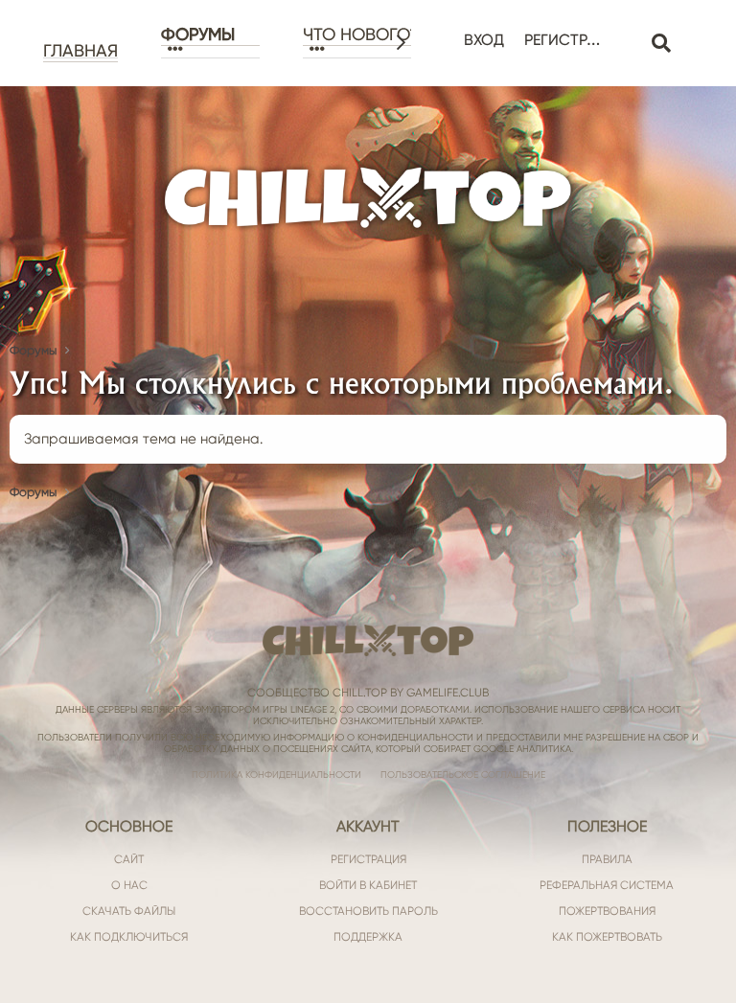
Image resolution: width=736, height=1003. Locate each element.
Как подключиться (129, 937)
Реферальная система (607, 885)
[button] (210, 49)
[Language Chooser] (628, 29)
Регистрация (368, 859)
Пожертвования (607, 911)
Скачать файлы (128, 911)
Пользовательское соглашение (462, 774)
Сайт (129, 859)
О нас (129, 885)
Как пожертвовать (607, 937)
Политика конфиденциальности (276, 774)
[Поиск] (660, 43)
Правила (607, 859)
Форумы (198, 34)
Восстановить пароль (368, 911)
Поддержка (368, 937)
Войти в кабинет (368, 885)
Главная (80, 50)
